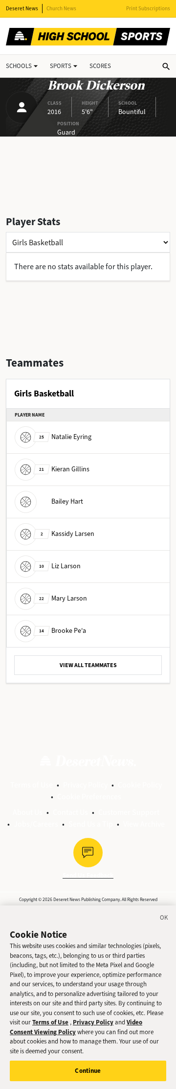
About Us (28, 812)
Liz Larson (60, 566)
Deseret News (22, 8)
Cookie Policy (140, 785)
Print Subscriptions (148, 8)
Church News (61, 8)
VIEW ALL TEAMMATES (88, 665)
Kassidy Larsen (67, 533)
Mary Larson (63, 598)
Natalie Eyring (65, 436)
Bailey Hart (67, 501)
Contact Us (70, 812)
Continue (88, 1070)
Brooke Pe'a (62, 630)
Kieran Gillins (64, 469)
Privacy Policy (85, 785)
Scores (100, 66)
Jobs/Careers (36, 824)
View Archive (144, 824)
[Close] (164, 919)
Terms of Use (31, 785)
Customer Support (128, 812)
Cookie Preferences (89, 796)
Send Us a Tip (90, 824)
